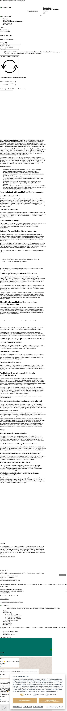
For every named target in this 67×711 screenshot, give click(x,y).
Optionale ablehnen (25, 700)
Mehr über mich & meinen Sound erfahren (12, 591)
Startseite (5, 19)
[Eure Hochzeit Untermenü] (11, 20)
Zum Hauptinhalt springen (7, 0)
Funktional (40, 694)
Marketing (53, 694)
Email (1, 46)
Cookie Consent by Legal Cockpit (54, 706)
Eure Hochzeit (7, 20)
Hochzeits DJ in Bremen (13, 614)
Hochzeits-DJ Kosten (13, 21)
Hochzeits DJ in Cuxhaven (13, 617)
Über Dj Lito (6, 22)
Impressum (6, 633)
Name (1, 44)
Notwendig (28, 694)
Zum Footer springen (19, 0)
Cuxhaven (27, 627)
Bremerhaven (15, 627)
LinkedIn (12, 556)
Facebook (2, 556)
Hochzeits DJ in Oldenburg (14, 618)
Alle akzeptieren (50, 700)
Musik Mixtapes (7, 23)
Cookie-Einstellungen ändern (10, 631)
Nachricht (2, 49)
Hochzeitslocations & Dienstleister (17, 89)
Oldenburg (40, 627)
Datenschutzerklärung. (6, 690)
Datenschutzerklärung (35, 53)
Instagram (7, 556)
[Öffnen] (40, 15)
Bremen (22, 627)
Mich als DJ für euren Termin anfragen (11, 589)
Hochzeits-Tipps (7, 24)
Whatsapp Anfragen (32, 11)
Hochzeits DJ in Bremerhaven (14, 615)
